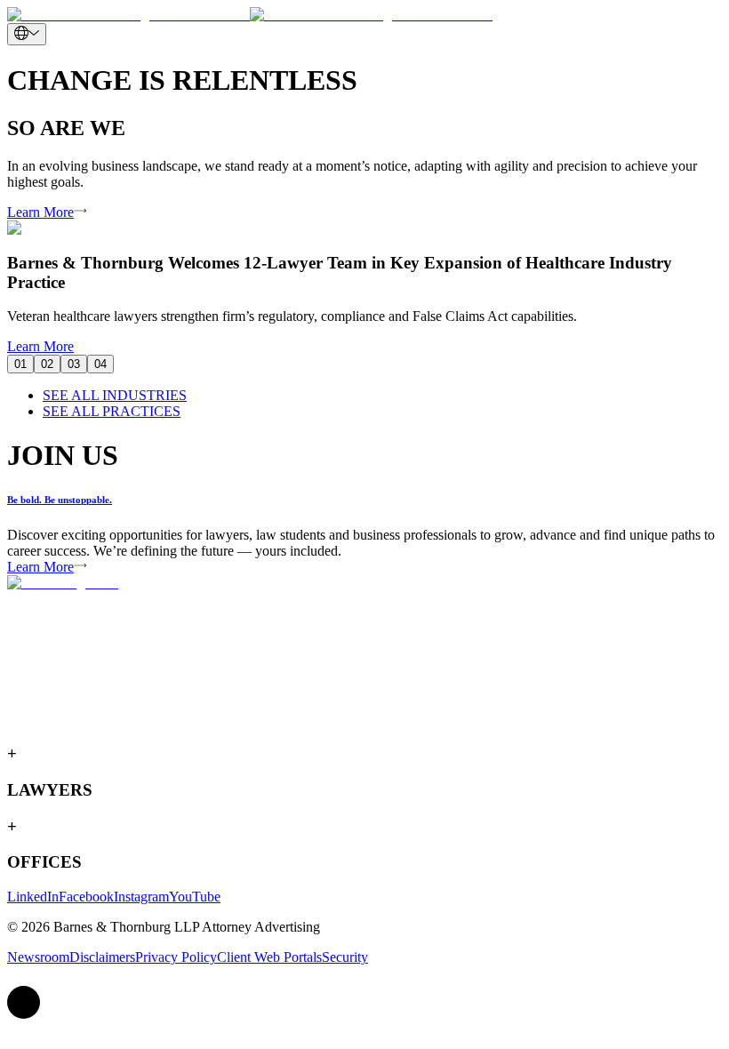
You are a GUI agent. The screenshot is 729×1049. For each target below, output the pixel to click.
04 (100, 364)
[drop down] (26, 34)
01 (20, 364)
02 (47, 364)
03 (74, 364)
